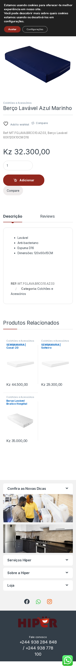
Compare (42, 123)
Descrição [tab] (12, 216)
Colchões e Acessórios (17, 102)
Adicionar (26, 180)
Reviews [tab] (47, 216)
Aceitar (12, 29)
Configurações (35, 29)
